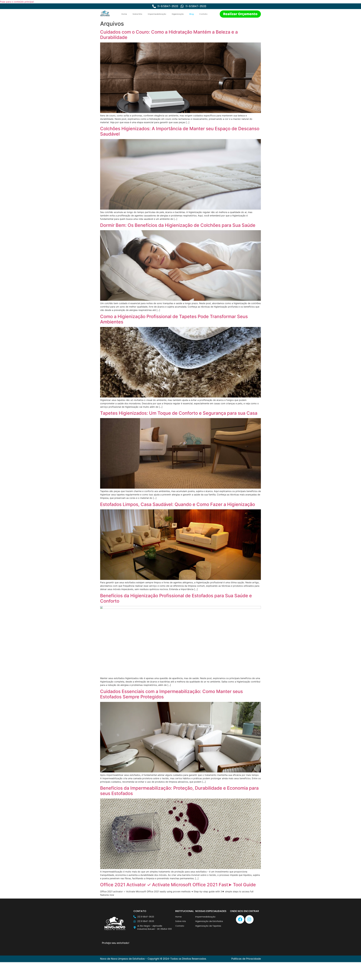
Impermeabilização (157, 14)
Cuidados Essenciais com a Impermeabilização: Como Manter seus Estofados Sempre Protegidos (171, 694)
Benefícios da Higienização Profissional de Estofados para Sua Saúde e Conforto (176, 598)
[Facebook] (240, 919)
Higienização (178, 14)
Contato (203, 14)
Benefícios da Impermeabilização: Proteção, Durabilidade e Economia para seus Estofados (179, 790)
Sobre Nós (137, 14)
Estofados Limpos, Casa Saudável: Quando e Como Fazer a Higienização (177, 504)
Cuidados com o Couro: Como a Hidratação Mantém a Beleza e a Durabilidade (169, 34)
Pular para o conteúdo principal (17, 1)
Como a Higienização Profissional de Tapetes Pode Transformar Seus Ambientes (174, 319)
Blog (191, 14)
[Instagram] (249, 919)
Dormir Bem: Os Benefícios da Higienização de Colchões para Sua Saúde (177, 225)
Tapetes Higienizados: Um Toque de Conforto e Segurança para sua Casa (178, 413)
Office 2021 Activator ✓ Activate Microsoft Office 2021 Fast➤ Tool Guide (178, 884)
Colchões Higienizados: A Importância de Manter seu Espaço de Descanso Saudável (179, 131)
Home (124, 14)
